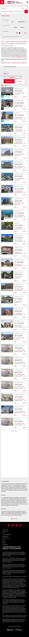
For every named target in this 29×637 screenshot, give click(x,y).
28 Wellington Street (18, 105)
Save (15, 96)
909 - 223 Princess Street (19, 374)
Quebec (12, 552)
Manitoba (4, 553)
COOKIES (4, 542)
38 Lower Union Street (18, 288)
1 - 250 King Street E (18, 141)
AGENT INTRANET (5, 538)
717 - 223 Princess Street (19, 93)
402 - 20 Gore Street (18, 239)
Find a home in (5, 552)
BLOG (3, 533)
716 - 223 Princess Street (19, 423)
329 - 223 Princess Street (19, 411)
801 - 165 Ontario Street (19, 166)
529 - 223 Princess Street (19, 154)
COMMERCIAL (5, 536)
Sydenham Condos (5, 62)
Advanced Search (5, 15)
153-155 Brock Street (18, 117)
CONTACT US (5, 529)
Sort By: (5, 71)
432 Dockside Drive (18, 301)
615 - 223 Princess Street (19, 386)
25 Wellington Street (18, 190)
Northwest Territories (10, 554)
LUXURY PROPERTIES (6, 534)
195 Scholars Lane (18, 325)
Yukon (6, 555)
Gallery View (9, 81)
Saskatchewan (9, 553)
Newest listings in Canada (21, 576)
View (24, 96)
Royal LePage (15, 2)
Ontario (9, 552)
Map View (19, 81)
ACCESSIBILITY (5, 544)
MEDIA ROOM (5, 531)
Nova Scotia (16, 554)
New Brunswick (15, 553)
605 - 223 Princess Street (19, 362)
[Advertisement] (14, 454)
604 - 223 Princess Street (19, 399)
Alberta (16, 552)
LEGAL (3, 539)
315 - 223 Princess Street (19, 350)
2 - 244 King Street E (18, 313)
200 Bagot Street (17, 252)
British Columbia (21, 552)
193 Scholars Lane (18, 264)
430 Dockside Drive (18, 276)
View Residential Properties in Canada (9, 576)
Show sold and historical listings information (12, 36)
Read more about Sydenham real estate (19, 56)
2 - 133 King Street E (18, 129)
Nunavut (9, 555)
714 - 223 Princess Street (19, 337)
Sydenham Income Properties (19, 62)
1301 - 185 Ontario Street (19, 178)
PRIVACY (4, 541)
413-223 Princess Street (19, 203)
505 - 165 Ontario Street (19, 215)
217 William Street (18, 227)
